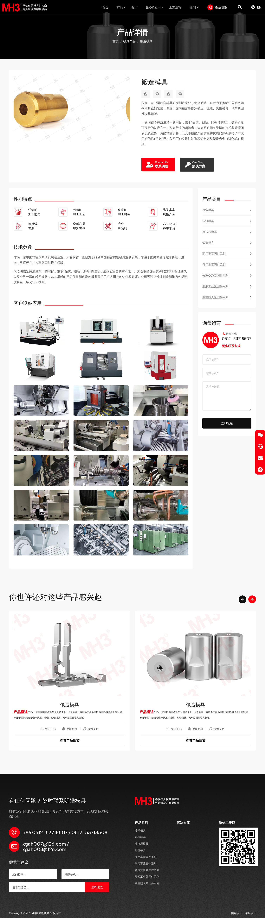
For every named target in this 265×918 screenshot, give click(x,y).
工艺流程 (175, 7)
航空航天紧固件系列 (215, 297)
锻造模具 (208, 242)
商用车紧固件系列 (214, 253)
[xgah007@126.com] (145, 94)
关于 (134, 7)
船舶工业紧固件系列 (215, 286)
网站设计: (237, 913)
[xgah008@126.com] (168, 94)
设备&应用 (153, 7)
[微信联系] (260, 435)
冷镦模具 (208, 210)
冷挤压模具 (209, 231)
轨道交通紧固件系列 (215, 275)
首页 (105, 7)
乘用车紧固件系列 (214, 264)
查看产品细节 (70, 740)
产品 (120, 7)
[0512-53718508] (180, 94)
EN (258, 7)
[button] (242, 599)
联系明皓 (221, 7)
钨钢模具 (208, 221)
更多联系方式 (231, 346)
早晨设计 (250, 913)
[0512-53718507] (157, 94)
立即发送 (227, 423)
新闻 (193, 7)
